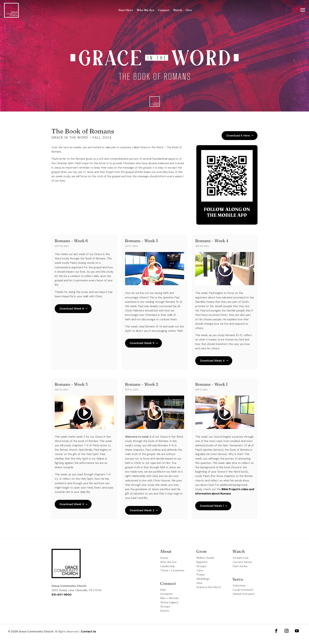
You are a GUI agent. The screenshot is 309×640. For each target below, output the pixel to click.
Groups (165, 606)
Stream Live (240, 558)
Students (166, 594)
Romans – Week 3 (71, 384)
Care (200, 570)
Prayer (201, 574)
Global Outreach (244, 594)
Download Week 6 (72, 308)
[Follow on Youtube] (297, 631)
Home (164, 558)
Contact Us (88, 631)
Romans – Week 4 (211, 240)
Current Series (242, 562)
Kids (163, 590)
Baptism (202, 562)
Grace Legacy (169, 602)
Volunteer (239, 585)
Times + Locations (172, 570)
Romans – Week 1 (211, 384)
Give (189, 10)
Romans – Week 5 (141, 240)
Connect (163, 10)
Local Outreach (243, 590)
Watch (177, 10)
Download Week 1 (212, 506)
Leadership (167, 566)
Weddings (203, 579)
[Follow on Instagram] (287, 631)
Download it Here (238, 135)
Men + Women (169, 598)
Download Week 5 (142, 343)
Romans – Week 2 (141, 384)
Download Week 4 (212, 361)
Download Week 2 (142, 510)
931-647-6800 (61, 594)
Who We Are (145, 10)
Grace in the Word (208, 587)
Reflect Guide (205, 558)
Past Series (240, 566)
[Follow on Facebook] (276, 631)
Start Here (125, 10)
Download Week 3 (72, 504)
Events (164, 610)
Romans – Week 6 (71, 240)
